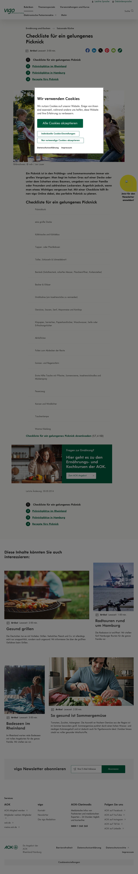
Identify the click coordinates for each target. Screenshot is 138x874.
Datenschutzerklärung (48, 148)
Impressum (66, 148)
